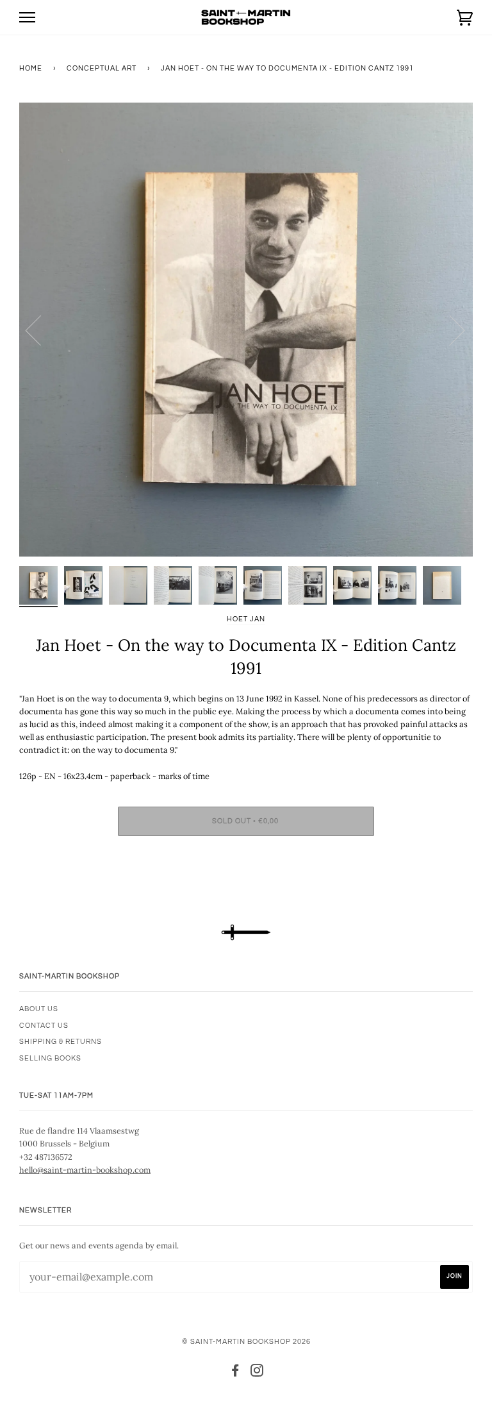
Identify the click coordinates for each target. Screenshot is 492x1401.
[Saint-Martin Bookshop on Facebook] (235, 1373)
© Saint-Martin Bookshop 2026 (246, 1341)
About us (38, 1008)
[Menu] (27, 18)
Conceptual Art (101, 68)
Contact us (44, 1025)
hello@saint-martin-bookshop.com (85, 1169)
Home (30, 68)
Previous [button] (41, 329)
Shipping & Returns (60, 1041)
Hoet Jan (246, 619)
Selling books (50, 1058)
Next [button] (449, 329)
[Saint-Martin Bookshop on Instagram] (257, 1373)
